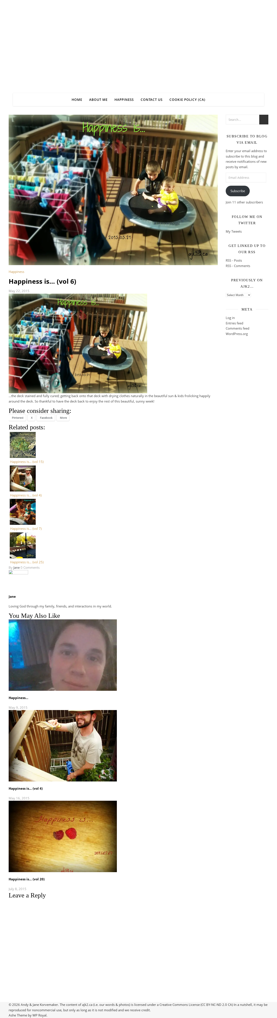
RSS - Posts (234, 260)
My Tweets (234, 231)
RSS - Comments (238, 266)
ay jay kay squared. (138, 42)
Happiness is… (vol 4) (26, 788)
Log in (230, 318)
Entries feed (234, 323)
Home (77, 99)
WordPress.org (237, 334)
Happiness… (18, 698)
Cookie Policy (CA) (187, 99)
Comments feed (237, 328)
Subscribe (237, 191)
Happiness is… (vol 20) (27, 879)
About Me (98, 99)
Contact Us (152, 99)
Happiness (124, 99)
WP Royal (39, 1015)
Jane (16, 567)
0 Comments (30, 567)
